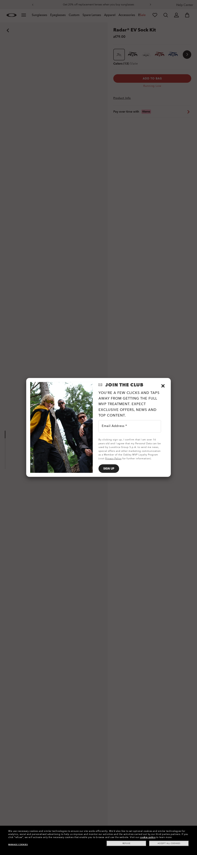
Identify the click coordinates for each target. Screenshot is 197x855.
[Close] (163, 386)
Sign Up (108, 469)
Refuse (126, 843)
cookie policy (147, 837)
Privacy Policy (113, 458)
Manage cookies (18, 844)
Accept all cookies (169, 843)
